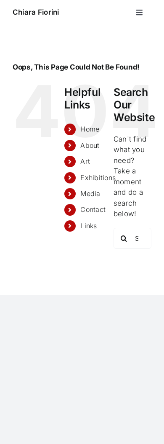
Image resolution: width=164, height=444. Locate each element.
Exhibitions (98, 177)
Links (88, 226)
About (89, 145)
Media (90, 193)
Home (89, 129)
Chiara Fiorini (36, 12)
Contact (93, 209)
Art (85, 161)
